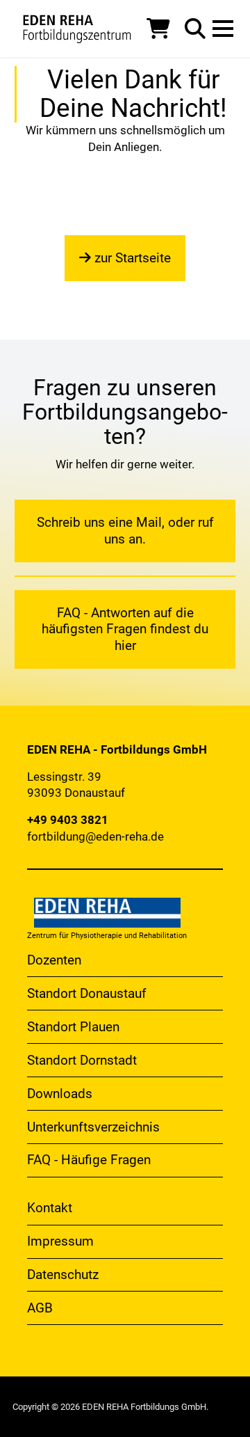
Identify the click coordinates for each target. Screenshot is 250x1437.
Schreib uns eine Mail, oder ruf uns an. (125, 530)
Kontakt (49, 1208)
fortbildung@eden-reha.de (95, 836)
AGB (40, 1308)
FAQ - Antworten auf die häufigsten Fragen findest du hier (125, 629)
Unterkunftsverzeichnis (93, 1127)
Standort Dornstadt (82, 1060)
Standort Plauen (73, 1027)
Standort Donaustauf (87, 993)
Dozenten (54, 960)
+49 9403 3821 (67, 820)
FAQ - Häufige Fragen (89, 1160)
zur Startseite (131, 258)
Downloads (59, 1094)
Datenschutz (63, 1275)
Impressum (60, 1241)
